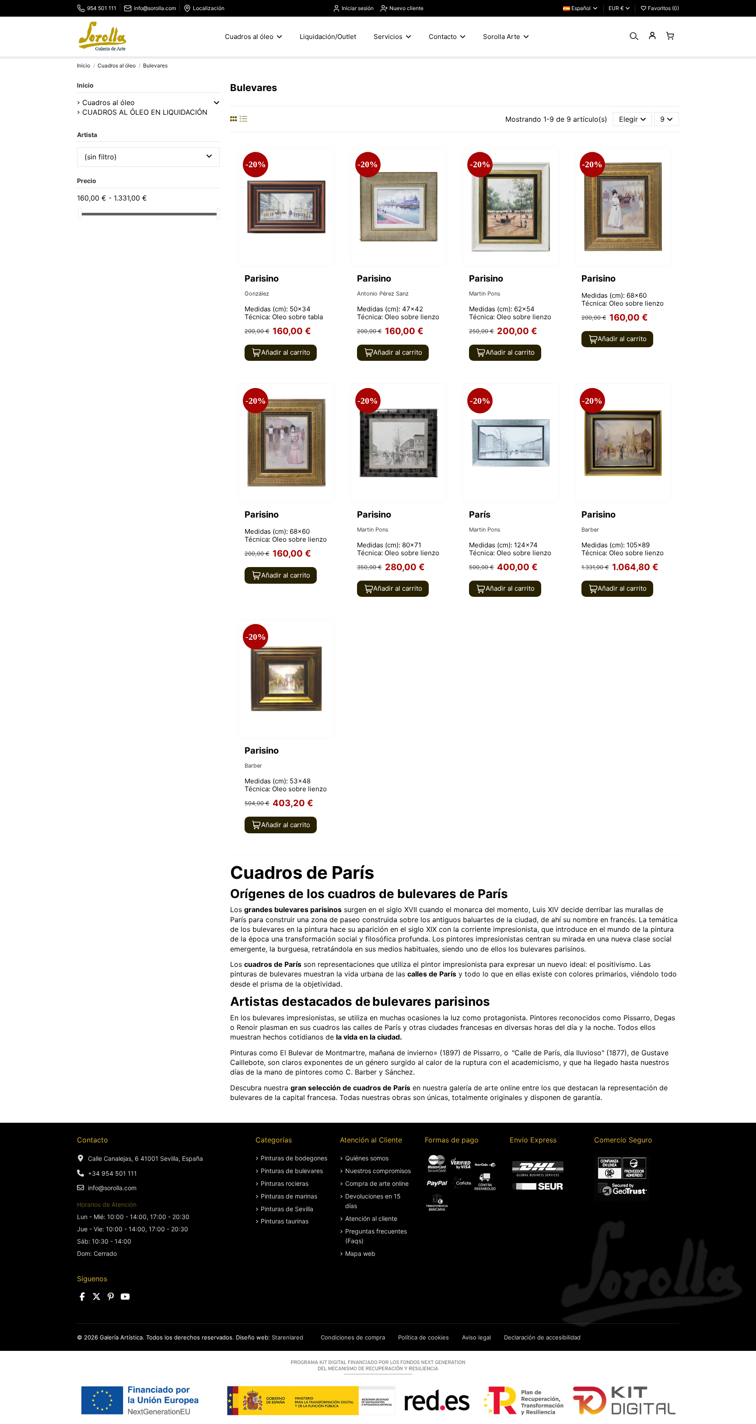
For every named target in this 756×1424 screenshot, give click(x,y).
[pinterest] (110, 1297)
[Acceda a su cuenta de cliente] (652, 36)
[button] (217, 102)
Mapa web (360, 1253)
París (479, 514)
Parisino (262, 278)
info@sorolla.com (155, 8)
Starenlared (287, 1337)
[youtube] (125, 1297)
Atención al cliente (371, 1218)
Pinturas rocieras (284, 1183)
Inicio (85, 85)
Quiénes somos (366, 1158)
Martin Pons (484, 293)
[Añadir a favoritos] (326, 162)
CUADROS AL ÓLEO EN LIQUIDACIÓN (144, 112)
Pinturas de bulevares (292, 1170)
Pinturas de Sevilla (287, 1209)
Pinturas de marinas (289, 1196)
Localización (208, 8)
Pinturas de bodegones (294, 1158)
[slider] (80, 213)
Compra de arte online (377, 1183)
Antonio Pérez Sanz (383, 293)
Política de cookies (423, 1337)
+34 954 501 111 (112, 1173)
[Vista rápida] (326, 178)
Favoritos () (663, 8)
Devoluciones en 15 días (373, 1200)
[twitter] (96, 1297)
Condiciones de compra (353, 1337)
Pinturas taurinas (284, 1221)
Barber (590, 529)
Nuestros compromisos (378, 1170)
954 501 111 (101, 8)
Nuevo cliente (406, 8)
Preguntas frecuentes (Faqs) (376, 1235)
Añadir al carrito (285, 352)
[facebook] (82, 1297)
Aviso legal (476, 1337)
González (257, 293)
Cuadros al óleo (108, 102)
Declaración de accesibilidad (542, 1337)
